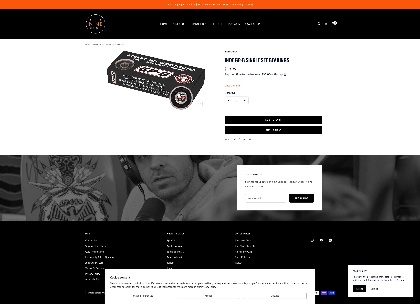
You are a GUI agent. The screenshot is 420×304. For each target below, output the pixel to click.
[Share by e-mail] (250, 139)
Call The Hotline (94, 251)
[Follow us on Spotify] (330, 240)
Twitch (238, 262)
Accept (208, 295)
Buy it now (273, 130)
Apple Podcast (175, 246)
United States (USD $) (98, 292)
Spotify (171, 240)
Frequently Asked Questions (100, 257)
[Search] (319, 23)
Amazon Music (175, 257)
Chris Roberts (242, 257)
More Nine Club (243, 251)
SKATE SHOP (252, 23)
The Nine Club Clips (246, 246)
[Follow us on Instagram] (312, 240)
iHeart (170, 268)
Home (88, 44)
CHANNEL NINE (199, 23)
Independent (232, 51)
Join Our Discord (94, 262)
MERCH (217, 23)
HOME (164, 23)
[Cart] (333, 23)
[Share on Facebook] (235, 139)
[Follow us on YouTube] (321, 240)
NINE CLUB (179, 23)
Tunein (170, 262)
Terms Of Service (94, 268)
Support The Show (95, 246)
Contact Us (91, 240)
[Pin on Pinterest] (239, 139)
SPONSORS (233, 23)
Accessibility (92, 279)
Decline (275, 295)
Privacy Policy (208, 286)
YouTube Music (175, 251)
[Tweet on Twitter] (244, 139)
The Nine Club (243, 240)
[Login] (326, 24)
